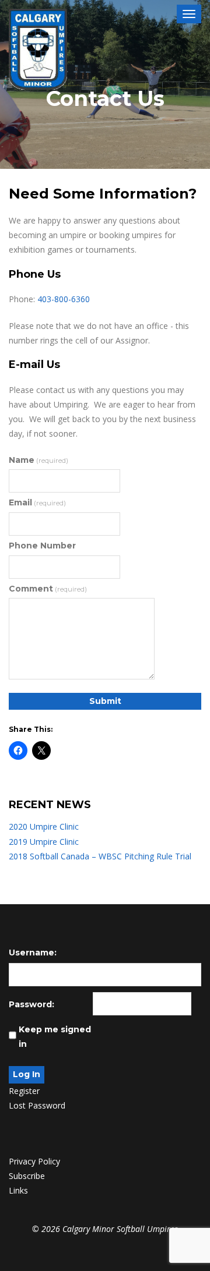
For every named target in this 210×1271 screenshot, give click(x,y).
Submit (105, 701)
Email (37, 502)
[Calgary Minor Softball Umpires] (38, 50)
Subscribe (27, 1175)
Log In (26, 1074)
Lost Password (37, 1105)
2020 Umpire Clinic (44, 826)
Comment (48, 588)
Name (38, 460)
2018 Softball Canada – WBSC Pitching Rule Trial (100, 856)
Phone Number (42, 545)
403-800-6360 (63, 299)
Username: (33, 952)
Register (24, 1090)
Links (18, 1190)
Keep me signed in (55, 1036)
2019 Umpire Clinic (44, 841)
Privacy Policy (34, 1161)
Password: (31, 1004)
